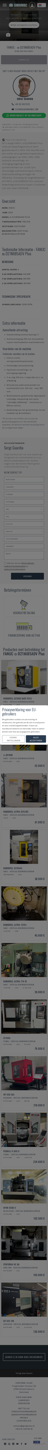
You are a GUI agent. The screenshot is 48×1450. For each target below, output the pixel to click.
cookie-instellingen (13, 739)
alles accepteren (36, 739)
